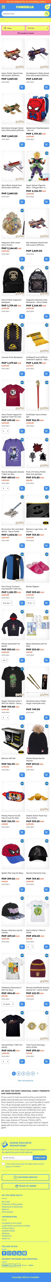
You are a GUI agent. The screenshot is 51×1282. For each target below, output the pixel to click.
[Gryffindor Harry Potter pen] (38, 395)
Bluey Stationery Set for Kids (36, 645)
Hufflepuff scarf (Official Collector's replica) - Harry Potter (37, 358)
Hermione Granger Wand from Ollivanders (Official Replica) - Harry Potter (13, 129)
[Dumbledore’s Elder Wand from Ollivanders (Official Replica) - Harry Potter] (38, 54)
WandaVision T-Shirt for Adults (12, 1046)
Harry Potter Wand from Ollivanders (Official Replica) (12, 74)
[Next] (37, 1073)
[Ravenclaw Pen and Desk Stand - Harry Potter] (13, 510)
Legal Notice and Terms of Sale (16, 1225)
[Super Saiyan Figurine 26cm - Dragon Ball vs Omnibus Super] (38, 166)
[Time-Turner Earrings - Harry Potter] (38, 1025)
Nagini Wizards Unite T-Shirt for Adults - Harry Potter (12, 702)
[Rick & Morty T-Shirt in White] (38, 911)
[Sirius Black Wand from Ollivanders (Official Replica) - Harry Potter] (13, 166)
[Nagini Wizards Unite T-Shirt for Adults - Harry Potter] (13, 682)
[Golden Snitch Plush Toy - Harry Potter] (38, 796)
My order (6, 1201)
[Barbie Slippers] (38, 567)
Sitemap (5, 1233)
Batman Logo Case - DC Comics (36, 530)
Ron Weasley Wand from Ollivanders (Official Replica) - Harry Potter (37, 243)
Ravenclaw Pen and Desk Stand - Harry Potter (13, 530)
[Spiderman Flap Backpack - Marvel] (38, 109)
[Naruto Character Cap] (38, 854)
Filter (9, 28)
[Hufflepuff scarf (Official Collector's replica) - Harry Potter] (38, 338)
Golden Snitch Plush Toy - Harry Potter (37, 816)
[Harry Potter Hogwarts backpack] (13, 280)
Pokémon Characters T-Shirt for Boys (12, 988)
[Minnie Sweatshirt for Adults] (13, 624)
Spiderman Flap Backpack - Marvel (37, 129)
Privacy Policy (8, 1228)
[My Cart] (47, 6)
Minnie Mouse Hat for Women (35, 759)
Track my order (27, 1186)
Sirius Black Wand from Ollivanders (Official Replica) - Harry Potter (12, 186)
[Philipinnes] (4, 1253)
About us (6, 1238)
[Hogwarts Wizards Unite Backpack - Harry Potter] (38, 280)
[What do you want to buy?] (3, 7)
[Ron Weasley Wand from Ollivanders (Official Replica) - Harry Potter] (38, 223)
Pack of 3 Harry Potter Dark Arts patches (36, 473)
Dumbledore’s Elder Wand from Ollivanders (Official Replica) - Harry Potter (37, 74)
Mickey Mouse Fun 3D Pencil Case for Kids (11, 816)
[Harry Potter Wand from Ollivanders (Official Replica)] (13, 54)
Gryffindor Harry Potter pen (36, 415)
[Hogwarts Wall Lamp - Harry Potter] (13, 223)
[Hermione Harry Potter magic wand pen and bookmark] (38, 682)
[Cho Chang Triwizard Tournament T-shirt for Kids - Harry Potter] (13, 567)
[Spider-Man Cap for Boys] (13, 854)
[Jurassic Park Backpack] (13, 338)
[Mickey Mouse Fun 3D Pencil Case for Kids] (13, 796)
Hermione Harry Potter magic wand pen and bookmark (36, 702)
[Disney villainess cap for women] (13, 911)
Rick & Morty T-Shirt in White (35, 931)
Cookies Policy (8, 1231)
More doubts (7, 1212)
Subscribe (39, 1158)
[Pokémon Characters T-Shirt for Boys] (13, 968)
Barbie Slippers (32, 586)
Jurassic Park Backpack (12, 357)
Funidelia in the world (11, 1223)
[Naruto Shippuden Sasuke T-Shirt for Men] (13, 452)
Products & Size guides (12, 1204)
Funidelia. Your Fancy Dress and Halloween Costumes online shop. (25, 7)
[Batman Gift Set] (13, 739)
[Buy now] (22, 87)
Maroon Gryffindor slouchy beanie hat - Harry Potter (37, 988)
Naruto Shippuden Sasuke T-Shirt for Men (13, 473)
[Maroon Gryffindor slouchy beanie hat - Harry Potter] (38, 968)
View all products (25, 1080)
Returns (5, 1209)
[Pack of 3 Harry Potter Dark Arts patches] (38, 452)
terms (8, 1166)
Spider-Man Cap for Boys (12, 873)
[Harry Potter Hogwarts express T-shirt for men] (13, 395)
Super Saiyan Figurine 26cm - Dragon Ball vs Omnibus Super (35, 186)
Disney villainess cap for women (12, 931)
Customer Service (27, 1177)
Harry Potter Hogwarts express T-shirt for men (11, 415)
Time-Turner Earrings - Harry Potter (36, 1046)
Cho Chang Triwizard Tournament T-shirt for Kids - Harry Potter (11, 587)
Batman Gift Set (9, 758)
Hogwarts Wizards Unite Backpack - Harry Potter (36, 301)
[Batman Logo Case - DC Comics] (38, 510)
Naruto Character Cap (36, 873)
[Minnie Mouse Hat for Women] (38, 739)
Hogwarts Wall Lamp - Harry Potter (11, 243)
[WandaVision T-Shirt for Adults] (13, 1025)
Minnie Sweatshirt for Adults (11, 645)
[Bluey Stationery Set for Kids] (38, 624)
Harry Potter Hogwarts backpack (11, 301)
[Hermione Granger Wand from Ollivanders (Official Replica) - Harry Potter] (13, 109)
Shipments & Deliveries (12, 1207)
